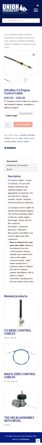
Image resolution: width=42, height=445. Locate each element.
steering (7, 141)
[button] (34, 55)
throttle (19, 141)
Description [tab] (12, 161)
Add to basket (23, 124)
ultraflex (26, 141)
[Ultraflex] (10, 148)
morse (31, 138)
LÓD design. (25, 439)
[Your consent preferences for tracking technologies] (38, 441)
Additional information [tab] (17, 165)
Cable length (11, 116)
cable (20, 138)
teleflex (13, 141)
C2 (16, 138)
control (25, 138)
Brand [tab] (9, 169)
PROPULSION (17, 35)
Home (6, 35)
